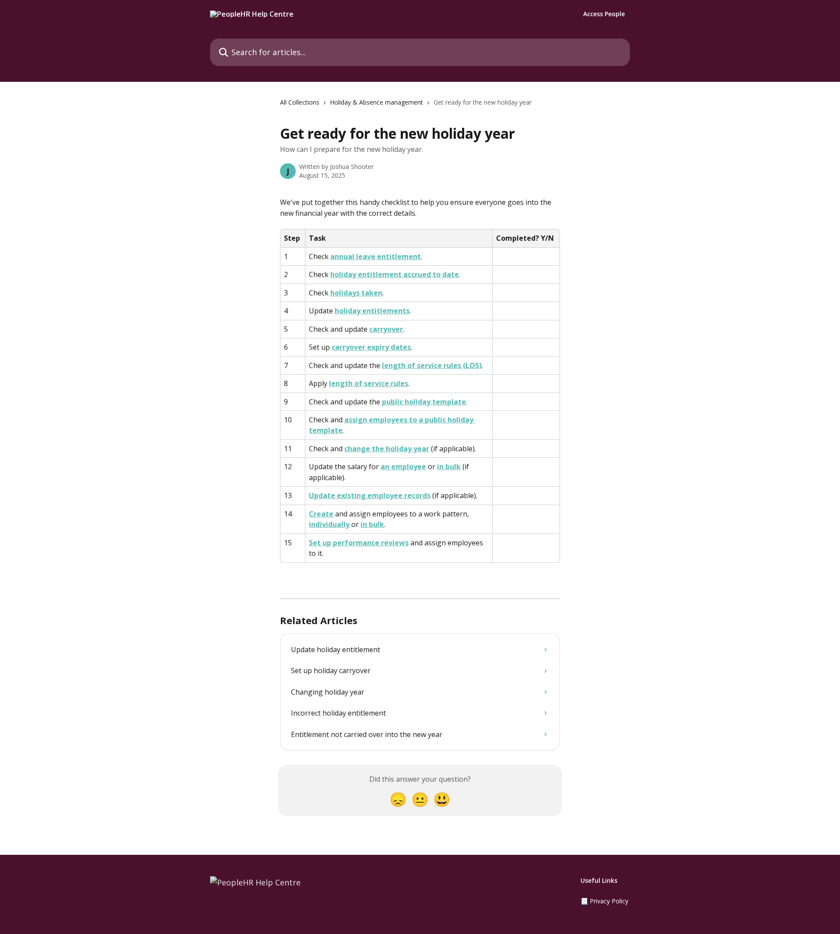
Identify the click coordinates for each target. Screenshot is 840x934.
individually (329, 524)
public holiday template (424, 402)
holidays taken (356, 293)
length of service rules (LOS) (432, 365)
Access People (604, 14)
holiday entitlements (372, 311)
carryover (386, 329)
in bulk (449, 466)
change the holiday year (386, 448)
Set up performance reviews (359, 543)
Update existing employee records (369, 495)
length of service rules (368, 383)
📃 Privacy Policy (604, 901)
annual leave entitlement (375, 256)
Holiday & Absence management (376, 102)
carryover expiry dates (371, 347)
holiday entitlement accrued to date (394, 274)
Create (321, 514)
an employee (403, 466)
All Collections (299, 102)
